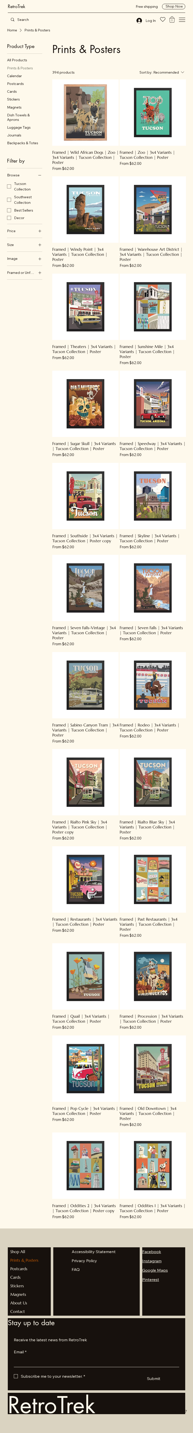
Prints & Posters (24, 1260)
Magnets (18, 1294)
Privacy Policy (84, 1260)
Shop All (17, 1251)
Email (20, 1351)
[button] (172, 19)
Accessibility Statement (94, 1251)
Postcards (18, 1268)
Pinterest (150, 1279)
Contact (17, 1311)
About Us (18, 1302)
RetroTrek (16, 6)
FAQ (76, 1269)
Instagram (152, 1260)
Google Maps (155, 1270)
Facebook (151, 1251)
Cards (15, 1277)
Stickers (17, 1285)
